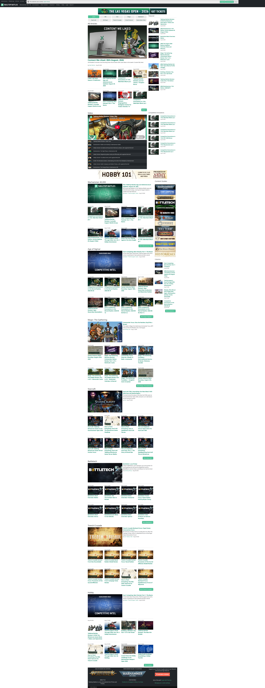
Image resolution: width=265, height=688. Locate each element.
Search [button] (71, 5)
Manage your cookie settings (162, 683)
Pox (125, 400)
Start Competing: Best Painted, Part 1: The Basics (109, 103)
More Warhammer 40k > (146, 246)
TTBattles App (11, 1)
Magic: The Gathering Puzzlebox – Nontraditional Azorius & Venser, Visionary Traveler (145, 359)
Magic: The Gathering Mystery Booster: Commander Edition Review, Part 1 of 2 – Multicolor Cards (166, 56)
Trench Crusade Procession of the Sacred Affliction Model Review (145, 561)
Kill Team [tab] (105, 20)
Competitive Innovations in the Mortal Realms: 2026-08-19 (112, 289)
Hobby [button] (58, 5)
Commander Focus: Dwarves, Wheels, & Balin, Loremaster (127, 357)
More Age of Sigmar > (146, 316)
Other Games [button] (44, 5)
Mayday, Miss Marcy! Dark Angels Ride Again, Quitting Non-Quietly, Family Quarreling (170, 293)
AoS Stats (22, 1)
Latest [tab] (93, 17)
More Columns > (170, 311)
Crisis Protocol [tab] (129, 20)
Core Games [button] (35, 5)
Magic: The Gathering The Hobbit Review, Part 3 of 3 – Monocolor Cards (95, 377)
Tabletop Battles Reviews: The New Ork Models (145, 632)
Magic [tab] (129, 17)
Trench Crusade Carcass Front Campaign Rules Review (112, 580)
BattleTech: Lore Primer (130, 464)
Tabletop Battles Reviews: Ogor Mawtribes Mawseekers (95, 310)
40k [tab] (105, 17)
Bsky (136, 682)
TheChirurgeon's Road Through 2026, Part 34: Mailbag (111, 656)
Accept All (222, 1)
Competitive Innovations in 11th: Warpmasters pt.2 (167, 150)
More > (144, 110)
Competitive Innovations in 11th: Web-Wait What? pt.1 (167, 130)
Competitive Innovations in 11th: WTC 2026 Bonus (167, 137)
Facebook (124, 682)
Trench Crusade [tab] (117, 20)
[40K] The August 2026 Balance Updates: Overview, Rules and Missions (166, 46)
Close (236, 1)
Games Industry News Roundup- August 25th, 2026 (95, 357)
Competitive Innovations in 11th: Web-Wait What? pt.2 (139, 101)
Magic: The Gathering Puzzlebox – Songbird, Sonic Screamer (128, 380)
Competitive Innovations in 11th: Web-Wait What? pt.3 (124, 79)
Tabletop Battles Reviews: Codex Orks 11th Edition (167, 80)
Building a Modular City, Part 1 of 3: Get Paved (167, 72)
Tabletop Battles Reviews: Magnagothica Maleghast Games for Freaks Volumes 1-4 (124, 102)
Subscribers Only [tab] (141, 20)
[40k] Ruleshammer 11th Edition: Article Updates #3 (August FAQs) (167, 30)
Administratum (4, 1)
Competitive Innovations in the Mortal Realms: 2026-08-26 (95, 289)
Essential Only (230, 1)
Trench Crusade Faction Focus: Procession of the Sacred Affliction (95, 580)
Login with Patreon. (166, 680)
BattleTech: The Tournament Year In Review (111, 497)
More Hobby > (148, 665)
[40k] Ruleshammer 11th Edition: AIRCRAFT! (167, 87)
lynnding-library (128, 470)
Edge (26, 1)
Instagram (131, 682)
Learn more (47, 1)
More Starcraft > (148, 458)
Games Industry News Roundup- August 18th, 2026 (128, 289)
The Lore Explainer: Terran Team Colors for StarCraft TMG (145, 428)
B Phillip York (127, 329)
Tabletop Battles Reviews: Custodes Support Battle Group (94, 104)
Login (67, 5)
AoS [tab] (117, 17)
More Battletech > (147, 522)
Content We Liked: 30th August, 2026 (106, 60)
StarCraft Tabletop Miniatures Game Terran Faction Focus (95, 450)
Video (62, 5)
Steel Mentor (92, 65)
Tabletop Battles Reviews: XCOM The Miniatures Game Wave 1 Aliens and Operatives (167, 21)
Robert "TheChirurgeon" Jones (131, 193)
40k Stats (17, 1)
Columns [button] (52, 5)
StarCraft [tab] (93, 20)
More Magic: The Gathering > (144, 385)
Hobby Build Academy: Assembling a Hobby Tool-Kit (145, 656)
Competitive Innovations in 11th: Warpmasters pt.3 (167, 144)
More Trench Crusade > (146, 589)
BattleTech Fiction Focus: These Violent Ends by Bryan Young (144, 497)
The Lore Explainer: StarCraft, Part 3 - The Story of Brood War (128, 450)
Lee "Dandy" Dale (128, 536)
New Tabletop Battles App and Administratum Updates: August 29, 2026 (109, 82)
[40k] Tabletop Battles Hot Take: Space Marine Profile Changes (167, 65)
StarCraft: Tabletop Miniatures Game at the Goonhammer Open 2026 (95, 428)
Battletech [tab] (141, 17)
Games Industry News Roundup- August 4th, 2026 (145, 380)
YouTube (141, 682)
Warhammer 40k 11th (25, 5)
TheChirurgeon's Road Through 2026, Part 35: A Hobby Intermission (112, 240)
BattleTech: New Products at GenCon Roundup (144, 516)
